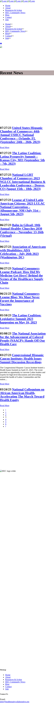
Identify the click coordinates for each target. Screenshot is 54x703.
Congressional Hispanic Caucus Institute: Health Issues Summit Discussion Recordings (22, 358)
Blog (7, 684)
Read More (4, 147)
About (7, 677)
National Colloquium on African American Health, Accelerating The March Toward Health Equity (22, 395)
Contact (8, 686)
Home (7, 675)
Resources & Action (13, 679)
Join (7, 689)
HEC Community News (15, 682)
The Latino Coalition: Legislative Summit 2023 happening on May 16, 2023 (20, 319)
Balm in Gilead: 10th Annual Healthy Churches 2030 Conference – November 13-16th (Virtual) (22, 230)
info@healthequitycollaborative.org (14, 702)
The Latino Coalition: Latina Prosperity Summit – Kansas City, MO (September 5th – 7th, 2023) (22, 158)
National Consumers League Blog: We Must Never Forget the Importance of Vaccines (20, 299)
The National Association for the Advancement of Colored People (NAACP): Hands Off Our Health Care (23, 339)
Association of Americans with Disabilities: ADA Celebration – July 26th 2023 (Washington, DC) (23, 252)
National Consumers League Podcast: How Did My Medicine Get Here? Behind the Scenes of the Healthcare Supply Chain (21, 275)
